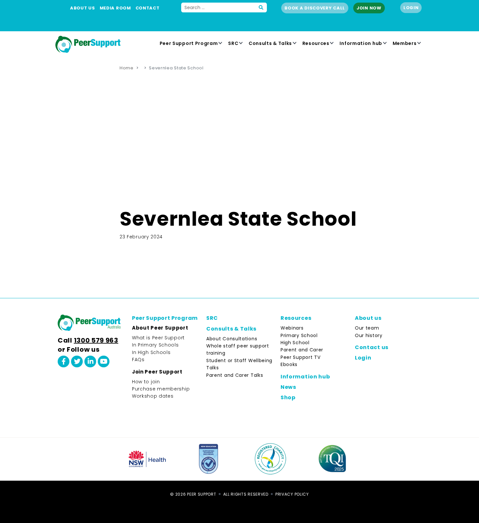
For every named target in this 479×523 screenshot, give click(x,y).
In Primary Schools (155, 345)
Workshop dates (153, 396)
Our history (369, 335)
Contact (148, 8)
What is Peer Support (158, 337)
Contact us (371, 347)
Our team (367, 328)
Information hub (361, 43)
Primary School (299, 335)
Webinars (292, 328)
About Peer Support (160, 327)
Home (127, 68)
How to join (146, 381)
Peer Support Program (189, 43)
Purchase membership (161, 389)
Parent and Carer (302, 349)
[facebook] (63, 361)
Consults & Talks (270, 43)
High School (295, 342)
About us (82, 8)
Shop (288, 397)
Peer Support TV (301, 357)
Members (405, 43)
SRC (233, 43)
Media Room (115, 8)
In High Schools (151, 352)
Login (411, 8)
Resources (315, 43)
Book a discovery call (314, 8)
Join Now (369, 8)
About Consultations (231, 338)
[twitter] (77, 361)
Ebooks (289, 364)
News (288, 387)
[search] (261, 7)
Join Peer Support (157, 371)
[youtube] (103, 361)
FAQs (138, 359)
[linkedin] (90, 361)
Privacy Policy (292, 494)
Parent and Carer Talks (234, 375)
